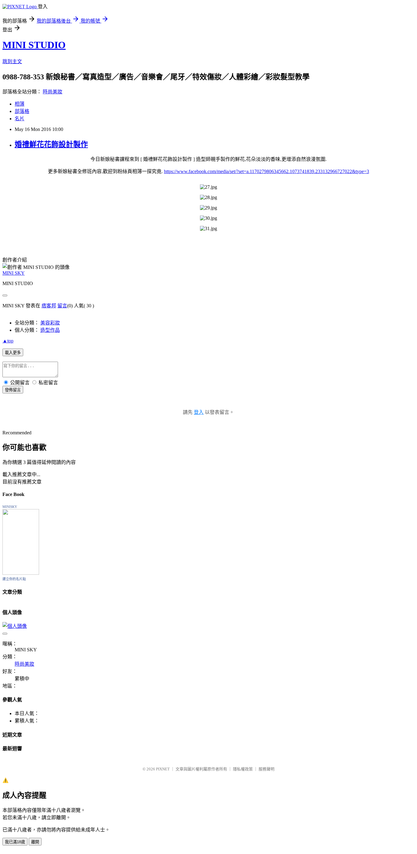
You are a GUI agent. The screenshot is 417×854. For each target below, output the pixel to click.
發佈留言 (13, 390)
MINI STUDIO (34, 44)
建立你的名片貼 (14, 579)
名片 (19, 118)
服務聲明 (266, 769)
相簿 (19, 104)
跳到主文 (12, 61)
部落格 (22, 111)
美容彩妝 (50, 322)
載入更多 (13, 352)
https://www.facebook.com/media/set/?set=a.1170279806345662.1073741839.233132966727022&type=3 (266, 171)
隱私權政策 (243, 769)
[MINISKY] (20, 573)
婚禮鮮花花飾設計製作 (51, 144)
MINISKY (9, 506)
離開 (35, 842)
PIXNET (163, 769)
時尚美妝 (52, 91)
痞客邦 (49, 305)
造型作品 (50, 330)
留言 (62, 305)
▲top (7, 340)
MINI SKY (13, 273)
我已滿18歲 (15, 842)
